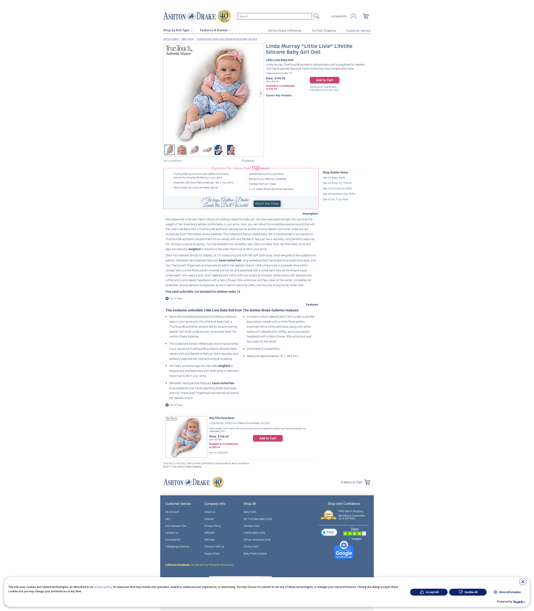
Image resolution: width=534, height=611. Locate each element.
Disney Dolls (251, 546)
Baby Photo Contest (255, 553)
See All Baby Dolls (334, 177)
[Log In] (353, 16)
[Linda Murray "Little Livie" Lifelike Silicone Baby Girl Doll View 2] (182, 150)
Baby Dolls (250, 512)
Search (316, 16)
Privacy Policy (212, 526)
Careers (209, 519)
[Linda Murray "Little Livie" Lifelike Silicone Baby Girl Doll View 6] (232, 150)
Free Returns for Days (324, 88)
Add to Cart (324, 80)
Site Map (209, 539)
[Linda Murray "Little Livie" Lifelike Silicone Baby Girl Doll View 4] (207, 150)
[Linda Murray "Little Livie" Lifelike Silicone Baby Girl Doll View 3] (194, 150)
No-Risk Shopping (324, 30)
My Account (172, 512)
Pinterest (248, 160)
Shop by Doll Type (176, 30)
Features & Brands (214, 30)
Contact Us (171, 532)
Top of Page (176, 298)
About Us (209, 512)
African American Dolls (257, 539)
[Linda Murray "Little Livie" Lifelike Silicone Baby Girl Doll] (213, 93)
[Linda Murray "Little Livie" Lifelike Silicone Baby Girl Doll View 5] (219, 150)
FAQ (167, 519)
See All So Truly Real (335, 199)
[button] (328, 532)
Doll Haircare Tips (175, 526)
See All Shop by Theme (337, 183)
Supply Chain (212, 553)
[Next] (261, 93)
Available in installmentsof (280, 87)
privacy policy (103, 587)
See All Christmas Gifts (337, 188)
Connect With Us (214, 546)
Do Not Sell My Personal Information (199, 565)
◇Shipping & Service (177, 546)
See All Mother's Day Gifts (339, 194)
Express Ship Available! (279, 95)
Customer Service (358, 30)
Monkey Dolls (251, 526)
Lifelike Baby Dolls (254, 532)
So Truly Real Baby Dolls (258, 519)
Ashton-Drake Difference (284, 30)
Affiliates (209, 532)
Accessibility (339, 16)
